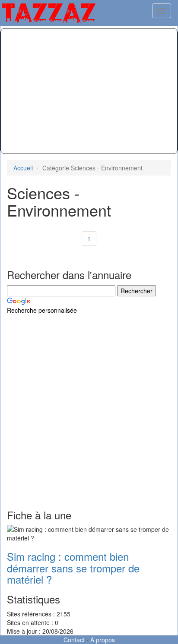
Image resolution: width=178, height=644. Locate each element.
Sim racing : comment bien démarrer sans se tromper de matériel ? (73, 568)
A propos (102, 639)
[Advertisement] (89, 91)
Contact (74, 639)
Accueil (23, 167)
